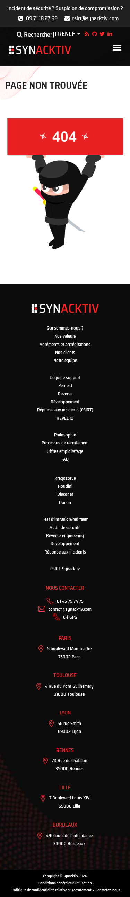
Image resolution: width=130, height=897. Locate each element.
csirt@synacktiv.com (95, 18)
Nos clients (65, 352)
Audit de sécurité (65, 527)
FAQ (65, 459)
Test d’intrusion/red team (65, 519)
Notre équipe (65, 360)
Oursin (65, 502)
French (65, 34)
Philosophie (65, 435)
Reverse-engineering (65, 535)
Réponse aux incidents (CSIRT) (65, 409)
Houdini (65, 486)
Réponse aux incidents (65, 552)
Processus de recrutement (65, 443)
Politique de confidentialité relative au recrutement (52, 890)
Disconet (65, 494)
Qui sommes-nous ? (65, 328)
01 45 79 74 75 (70, 601)
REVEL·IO (65, 418)
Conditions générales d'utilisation (65, 883)
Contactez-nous (108, 890)
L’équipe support (65, 377)
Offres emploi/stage (65, 451)
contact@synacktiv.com (70, 609)
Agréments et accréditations (65, 344)
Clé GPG (70, 617)
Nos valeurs (65, 336)
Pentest (65, 385)
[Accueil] (40, 50)
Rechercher (37, 34)
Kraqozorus (65, 478)
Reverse (65, 393)
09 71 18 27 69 (42, 18)
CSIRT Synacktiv (65, 568)
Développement (65, 401)
